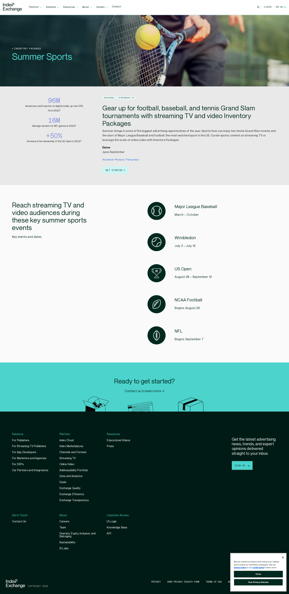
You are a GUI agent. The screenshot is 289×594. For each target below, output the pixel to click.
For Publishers (20, 440)
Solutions (51, 7)
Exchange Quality (70, 488)
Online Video (67, 464)
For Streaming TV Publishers (29, 446)
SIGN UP (241, 465)
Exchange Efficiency (71, 494)
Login (268, 6)
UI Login (112, 521)
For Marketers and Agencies (29, 458)
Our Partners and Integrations (30, 470)
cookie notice (258, 568)
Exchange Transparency (74, 500)
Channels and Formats (73, 452)
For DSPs (18, 464)
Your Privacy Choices (258, 582)
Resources (69, 7)
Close (258, 574)
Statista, (120, 160)
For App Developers (24, 452)
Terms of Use (214, 581)
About (85, 7)
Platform (34, 7)
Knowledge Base (117, 527)
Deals (62, 482)
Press (110, 446)
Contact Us (19, 521)
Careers (100, 7)
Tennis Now (133, 160)
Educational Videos (118, 440)
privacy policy (240, 568)
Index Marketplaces (71, 446)
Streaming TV (67, 458)
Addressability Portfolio (73, 470)
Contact (116, 6)
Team (62, 527)
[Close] (283, 557)
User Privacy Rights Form (183, 581)
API (109, 533)
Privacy (156, 581)
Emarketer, (109, 160)
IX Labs (64, 548)
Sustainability (67, 542)
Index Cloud (66, 440)
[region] (258, 572)
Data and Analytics (70, 476)
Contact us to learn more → (144, 391)
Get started (114, 170)
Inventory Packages (27, 48)
